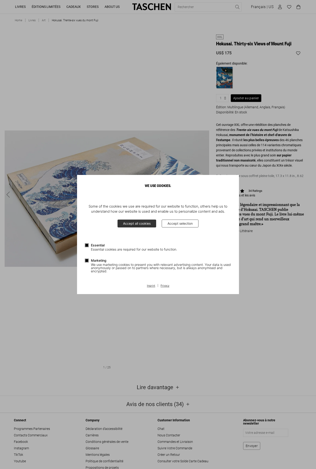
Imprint (151, 285)
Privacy (165, 285)
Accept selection (180, 223)
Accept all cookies (137, 223)
